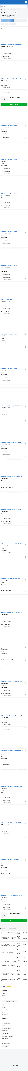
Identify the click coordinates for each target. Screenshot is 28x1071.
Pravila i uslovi (5, 1021)
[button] (26, 2)
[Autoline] (1, 10)
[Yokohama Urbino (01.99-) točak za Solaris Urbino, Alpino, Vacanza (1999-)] (14, 69)
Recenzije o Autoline (6, 1028)
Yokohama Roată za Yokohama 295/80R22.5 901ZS (14, 509)
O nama (3, 993)
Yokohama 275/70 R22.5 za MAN (9, 125)
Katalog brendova (5, 1030)
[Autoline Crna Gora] (9, 2)
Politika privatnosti (6, 1023)
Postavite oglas (14, 104)
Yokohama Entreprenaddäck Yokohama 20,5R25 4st (14, 44)
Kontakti (3, 998)
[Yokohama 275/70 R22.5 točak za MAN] (14, 116)
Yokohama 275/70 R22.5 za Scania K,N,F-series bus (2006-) (8, 945)
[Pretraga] (26, 6)
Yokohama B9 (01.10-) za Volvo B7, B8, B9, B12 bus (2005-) (8, 974)
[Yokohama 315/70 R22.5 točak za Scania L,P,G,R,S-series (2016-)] (14, 850)
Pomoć (3, 995)
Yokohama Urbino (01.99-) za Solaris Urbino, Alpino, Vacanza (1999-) (8, 979)
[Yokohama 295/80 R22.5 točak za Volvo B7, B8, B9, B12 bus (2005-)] (14, 813)
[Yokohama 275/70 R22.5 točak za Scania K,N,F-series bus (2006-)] (14, 741)
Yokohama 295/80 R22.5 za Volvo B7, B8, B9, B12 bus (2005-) (8, 938)
